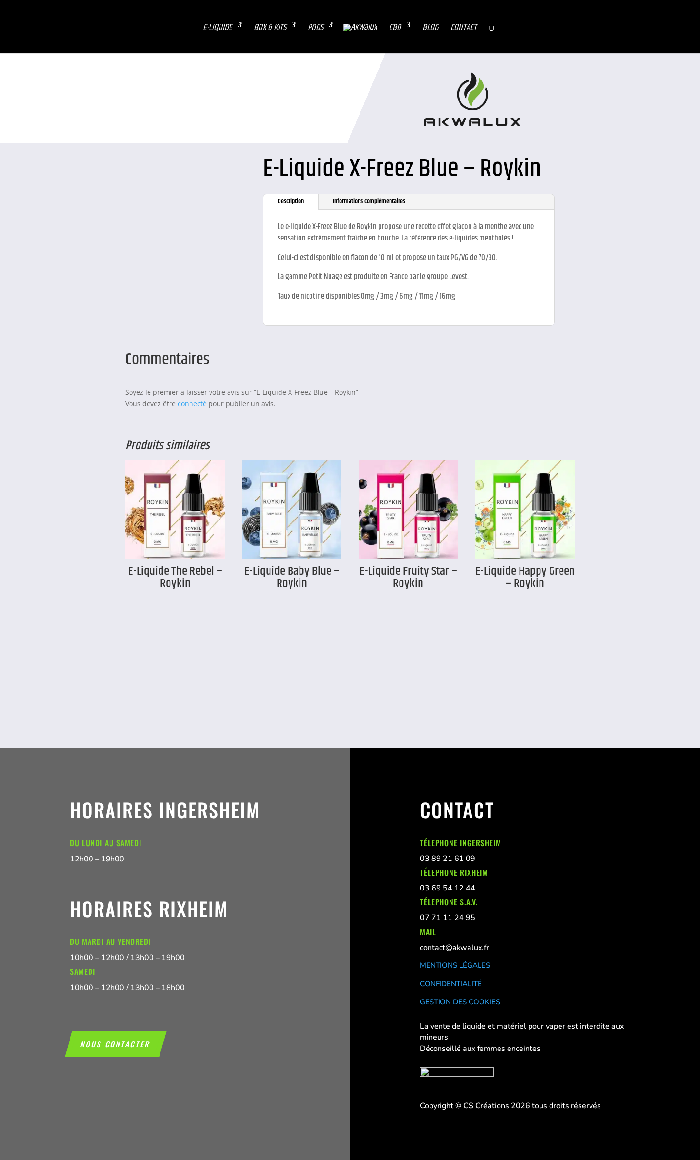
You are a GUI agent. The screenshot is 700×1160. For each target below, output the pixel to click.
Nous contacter (116, 1044)
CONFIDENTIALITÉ (451, 984)
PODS (315, 27)
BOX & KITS (270, 27)
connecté (192, 403)
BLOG (430, 27)
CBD (395, 27)
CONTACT (463, 27)
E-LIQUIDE (217, 27)
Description (291, 201)
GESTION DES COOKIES (460, 1002)
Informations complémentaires (369, 201)
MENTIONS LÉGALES (455, 965)
